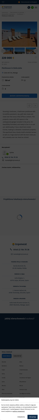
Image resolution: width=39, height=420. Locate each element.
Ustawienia (21, 417)
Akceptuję (32, 417)
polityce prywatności (19, 411)
